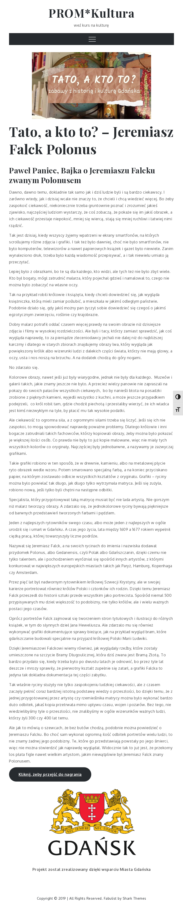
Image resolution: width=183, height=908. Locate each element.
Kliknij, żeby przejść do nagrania (50, 774)
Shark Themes (134, 898)
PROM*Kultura (91, 12)
